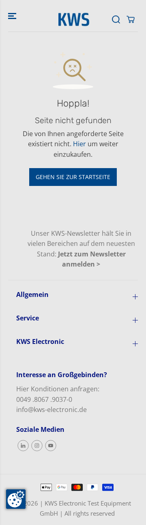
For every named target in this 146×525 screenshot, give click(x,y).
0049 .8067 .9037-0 (44, 399)
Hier (79, 143)
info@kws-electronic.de (51, 409)
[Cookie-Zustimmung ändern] (16, 499)
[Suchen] (116, 19)
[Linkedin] (23, 445)
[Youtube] (51, 445)
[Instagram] (37, 445)
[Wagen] (130, 19)
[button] (13, 16)
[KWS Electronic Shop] (73, 19)
